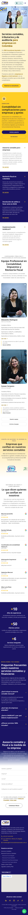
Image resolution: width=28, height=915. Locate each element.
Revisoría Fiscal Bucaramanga (10, 860)
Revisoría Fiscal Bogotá (8, 855)
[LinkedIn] (5, 900)
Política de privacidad (8, 907)
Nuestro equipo (14, 419)
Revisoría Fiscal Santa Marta (9, 862)
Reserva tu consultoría (11, 86)
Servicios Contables (6, 851)
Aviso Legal (13, 800)
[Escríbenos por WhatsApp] (24, 911)
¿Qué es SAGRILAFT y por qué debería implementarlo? (11, 717)
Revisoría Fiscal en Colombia (8, 853)
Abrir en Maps (5, 872)
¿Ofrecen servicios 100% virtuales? (9, 724)
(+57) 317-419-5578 (8, 836)
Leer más (3, 338)
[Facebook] (22, 900)
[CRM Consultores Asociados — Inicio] (4, 3)
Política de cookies (19, 907)
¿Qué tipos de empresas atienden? (9, 709)
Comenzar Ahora (14, 805)
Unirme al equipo (14, 424)
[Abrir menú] (25, 3)
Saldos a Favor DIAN (6, 864)
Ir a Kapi (20, 3)
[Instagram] (14, 900)
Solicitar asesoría (14, 132)
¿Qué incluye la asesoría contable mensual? (9, 693)
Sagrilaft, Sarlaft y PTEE (7, 866)
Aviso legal (14, 909)
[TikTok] (18, 900)
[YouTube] (10, 900)
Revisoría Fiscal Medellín (8, 858)
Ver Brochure (14, 136)
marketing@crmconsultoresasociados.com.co (15, 842)
